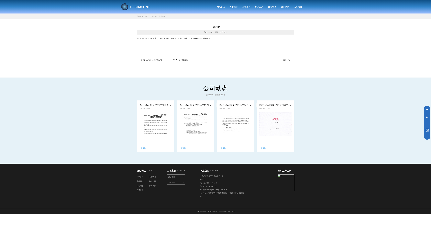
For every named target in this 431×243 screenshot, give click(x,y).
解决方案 (259, 7)
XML (233, 211)
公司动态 (272, 7)
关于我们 (234, 7)
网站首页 (221, 7)
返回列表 (286, 60)
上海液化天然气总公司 (154, 60)
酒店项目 (171, 177)
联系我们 (298, 7)
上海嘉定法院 (183, 60)
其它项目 (162, 16)
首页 (146, 16)
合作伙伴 (285, 7)
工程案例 (246, 7)
